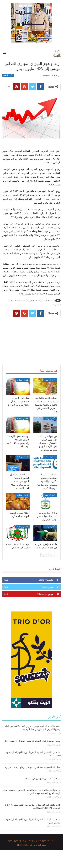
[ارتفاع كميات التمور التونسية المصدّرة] (18, 501)
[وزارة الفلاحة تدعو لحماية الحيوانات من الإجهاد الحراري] (45, 501)
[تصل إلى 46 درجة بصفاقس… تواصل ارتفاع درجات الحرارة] (18, 386)
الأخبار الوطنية (8, 75)
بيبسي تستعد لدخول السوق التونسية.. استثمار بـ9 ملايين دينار (32, 741)
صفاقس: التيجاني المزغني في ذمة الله (42, 778)
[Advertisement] (31, 337)
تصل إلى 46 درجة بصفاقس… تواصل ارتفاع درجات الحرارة (33, 767)
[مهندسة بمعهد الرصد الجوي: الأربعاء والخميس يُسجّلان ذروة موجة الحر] (18, 425)
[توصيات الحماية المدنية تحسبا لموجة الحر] (18, 533)
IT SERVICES (23, 845)
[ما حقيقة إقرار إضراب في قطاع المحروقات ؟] (45, 533)
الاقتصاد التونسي (47, 300)
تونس (57, 304)
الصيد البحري (33, 300)
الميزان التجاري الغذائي (17, 300)
